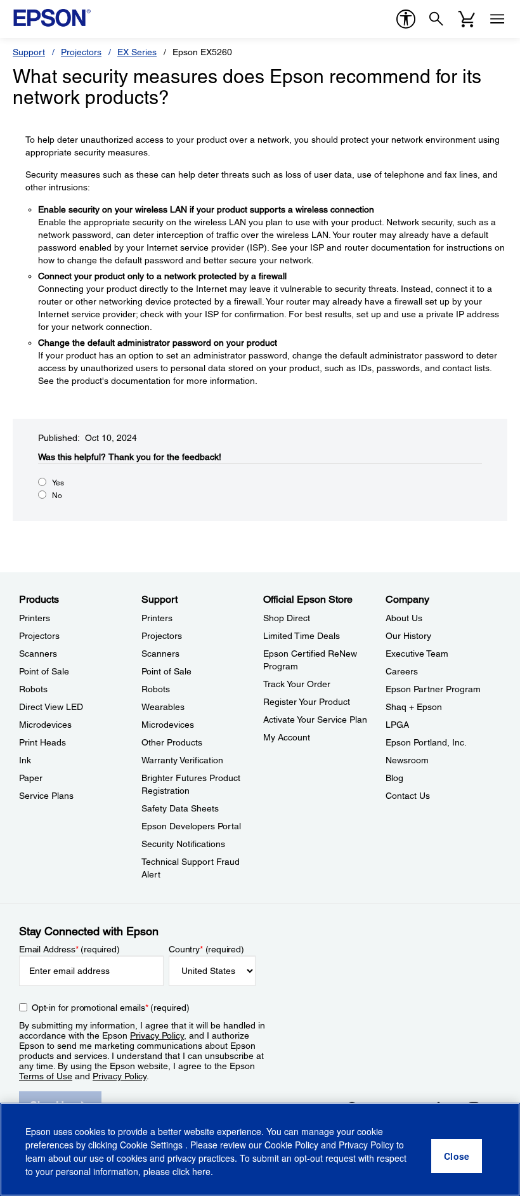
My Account (286, 737)
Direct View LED (51, 707)
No (57, 495)
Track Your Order (296, 684)
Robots (33, 689)
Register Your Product (306, 702)
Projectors (81, 52)
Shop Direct (286, 618)
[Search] (436, 19)
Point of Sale (44, 671)
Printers (34, 618)
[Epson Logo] (52, 17)
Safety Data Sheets (180, 808)
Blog (394, 778)
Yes (58, 482)
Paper (30, 778)
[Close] (456, 1156)
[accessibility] (406, 19)
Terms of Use (45, 1076)
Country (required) (206, 949)
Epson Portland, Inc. (426, 742)
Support (29, 52)
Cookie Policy (291, 1144)
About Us (404, 618)
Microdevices (45, 725)
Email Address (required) (69, 949)
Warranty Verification (182, 760)
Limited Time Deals (301, 636)
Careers (402, 671)
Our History (408, 636)
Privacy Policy (157, 1035)
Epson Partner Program (433, 689)
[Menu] (497, 19)
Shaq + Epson (414, 707)
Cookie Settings (152, 1144)
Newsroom (407, 760)
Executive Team (417, 653)
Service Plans (46, 796)
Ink (25, 760)
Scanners (38, 653)
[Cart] (467, 19)
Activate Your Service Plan (315, 719)
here (201, 1171)
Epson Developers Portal (191, 826)
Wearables (163, 707)
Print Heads (42, 742)
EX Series (137, 52)
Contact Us (408, 796)
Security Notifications (183, 844)
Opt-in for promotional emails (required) (111, 1007)
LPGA (397, 725)
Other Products (171, 742)
